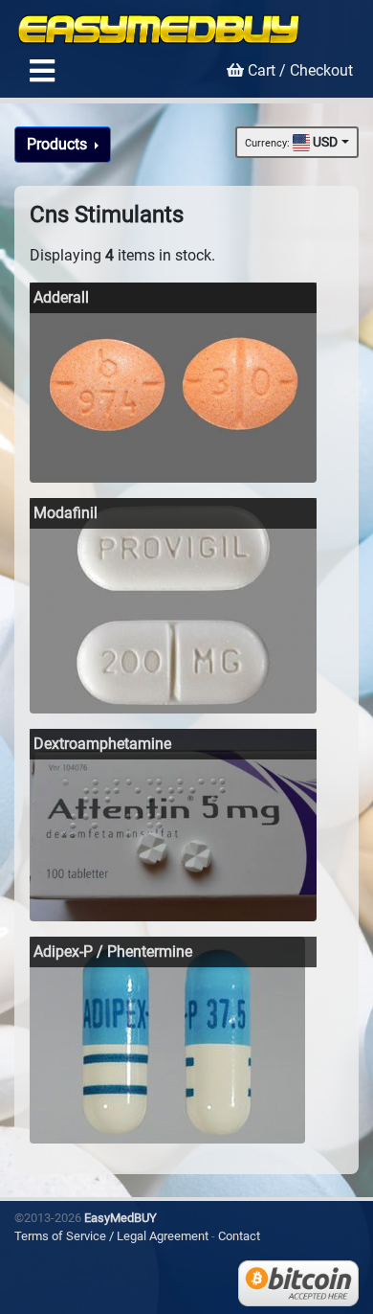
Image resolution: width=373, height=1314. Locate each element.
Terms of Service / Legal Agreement (111, 1236)
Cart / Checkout (298, 70)
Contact (239, 1236)
